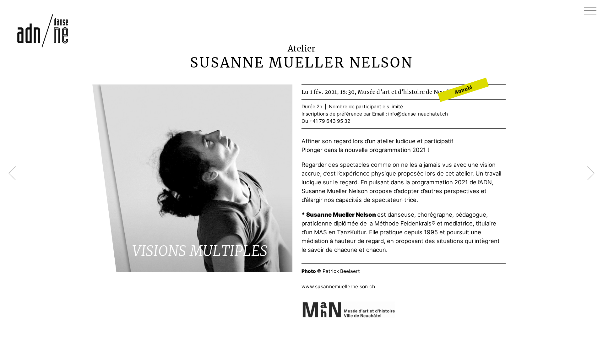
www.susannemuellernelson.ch (338, 287)
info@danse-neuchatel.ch (418, 114)
